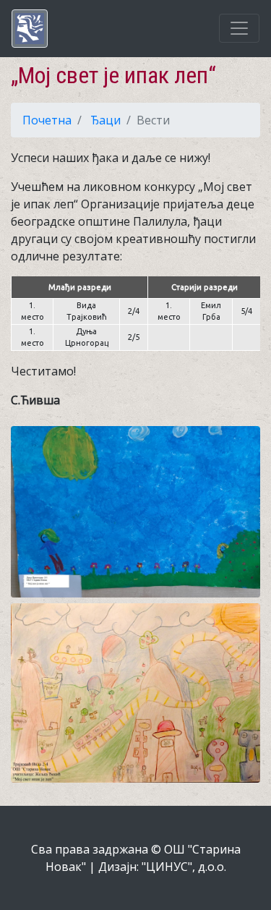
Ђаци (105, 120)
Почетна (47, 120)
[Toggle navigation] (239, 28)
